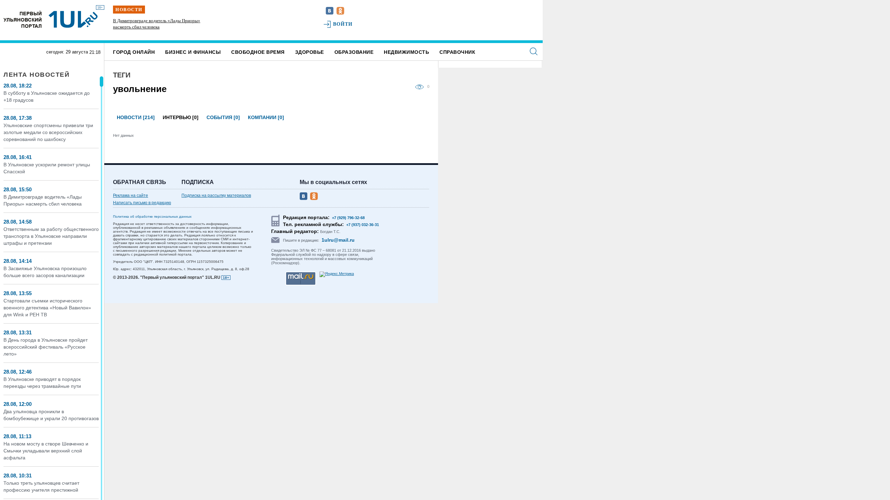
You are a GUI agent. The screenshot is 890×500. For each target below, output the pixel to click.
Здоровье (309, 52)
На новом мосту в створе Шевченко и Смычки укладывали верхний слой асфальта (45, 450)
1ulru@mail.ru (338, 240)
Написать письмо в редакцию (142, 202)
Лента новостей (36, 74)
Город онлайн (134, 52)
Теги (121, 75)
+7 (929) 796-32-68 (348, 218)
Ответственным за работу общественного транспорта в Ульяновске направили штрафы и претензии (51, 236)
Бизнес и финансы (193, 52)
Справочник (457, 52)
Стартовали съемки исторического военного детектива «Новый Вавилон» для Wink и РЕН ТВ (47, 307)
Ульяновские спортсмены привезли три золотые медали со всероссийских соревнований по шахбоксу (48, 132)
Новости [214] (136, 117)
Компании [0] (266, 117)
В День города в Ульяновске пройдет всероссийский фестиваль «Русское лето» (45, 347)
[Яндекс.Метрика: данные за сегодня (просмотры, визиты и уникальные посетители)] (336, 274)
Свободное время (258, 52)
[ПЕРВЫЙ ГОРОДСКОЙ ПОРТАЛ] (22, 19)
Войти (343, 24)
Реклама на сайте (130, 195)
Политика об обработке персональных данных (152, 216)
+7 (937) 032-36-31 (362, 225)
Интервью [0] (181, 117)
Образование (354, 52)
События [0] (223, 117)
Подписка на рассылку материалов (216, 195)
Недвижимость (406, 52)
